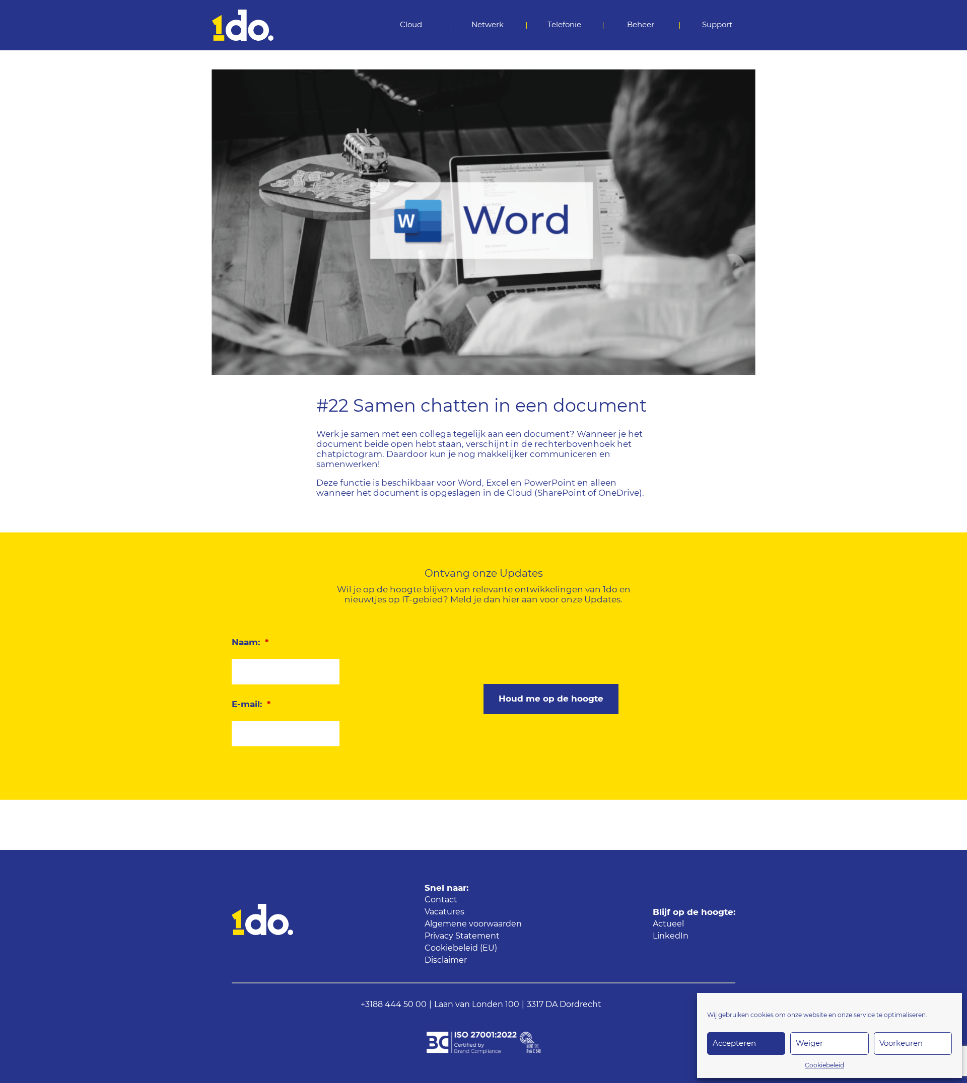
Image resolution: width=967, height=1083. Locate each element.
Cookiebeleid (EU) (461, 948)
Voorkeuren (901, 1043)
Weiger (809, 1043)
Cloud (411, 25)
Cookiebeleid (824, 1065)
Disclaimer (446, 960)
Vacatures (444, 912)
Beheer (640, 25)
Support (717, 25)
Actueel (668, 924)
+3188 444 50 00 (394, 1004)
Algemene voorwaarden (473, 924)
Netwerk (487, 25)
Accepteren (734, 1043)
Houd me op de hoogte (551, 698)
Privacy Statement (462, 936)
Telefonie (564, 25)
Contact (441, 900)
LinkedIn (670, 936)
